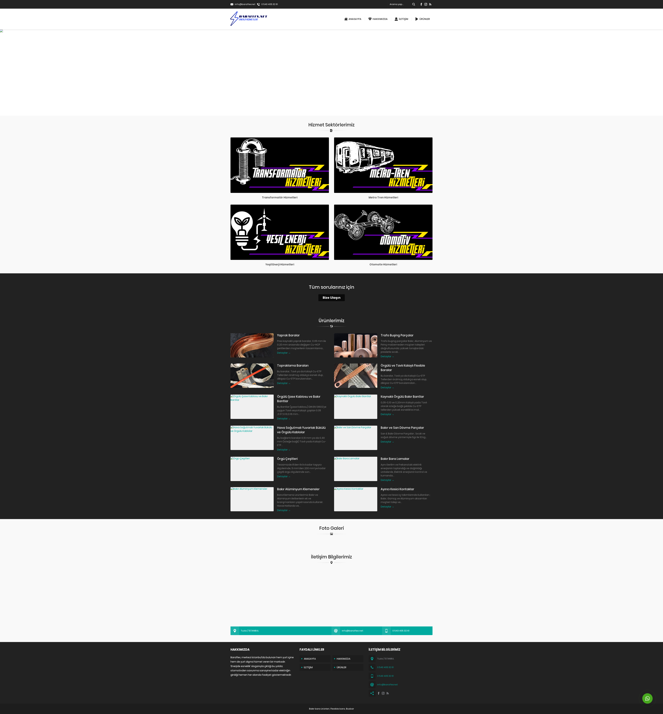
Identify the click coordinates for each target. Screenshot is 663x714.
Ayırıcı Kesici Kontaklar (397, 489)
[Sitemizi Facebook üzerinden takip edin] (421, 4)
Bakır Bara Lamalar (395, 459)
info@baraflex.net (245, 4)
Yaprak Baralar (288, 335)
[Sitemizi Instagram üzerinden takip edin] (425, 4)
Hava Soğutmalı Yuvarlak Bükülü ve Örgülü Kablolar (301, 430)
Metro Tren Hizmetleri (383, 197)
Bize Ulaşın (331, 297)
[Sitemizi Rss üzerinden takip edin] (430, 4)
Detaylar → (284, 352)
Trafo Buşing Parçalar (397, 335)
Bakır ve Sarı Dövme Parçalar (402, 428)
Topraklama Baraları (293, 365)
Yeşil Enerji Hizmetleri (279, 264)
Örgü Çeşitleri (287, 459)
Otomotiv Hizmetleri (383, 264)
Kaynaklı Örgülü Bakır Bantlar (402, 397)
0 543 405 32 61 (269, 4)
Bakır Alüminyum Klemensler (298, 489)
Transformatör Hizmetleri (279, 197)
